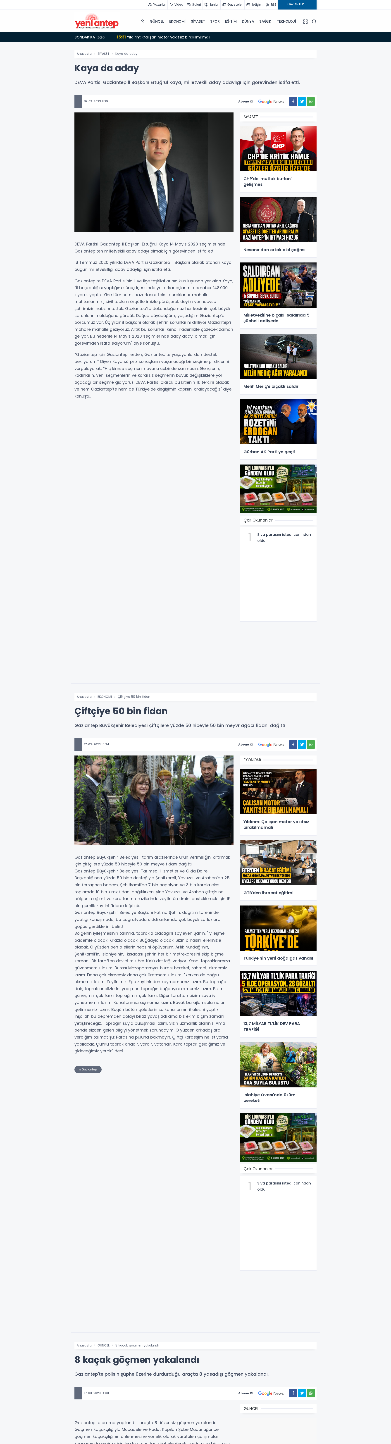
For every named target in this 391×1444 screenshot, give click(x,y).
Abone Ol (245, 101)
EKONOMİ (177, 21)
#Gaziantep (88, 1069)
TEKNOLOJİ (286, 21)
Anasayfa (84, 53)
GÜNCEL (157, 21)
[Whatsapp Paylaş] (311, 101)
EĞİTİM (231, 21)
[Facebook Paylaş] (293, 101)
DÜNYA (248, 21)
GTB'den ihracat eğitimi (144, 37)
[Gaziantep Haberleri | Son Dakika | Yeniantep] (97, 21)
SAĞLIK (265, 21)
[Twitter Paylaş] (302, 101)
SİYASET (198, 21)
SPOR (214, 21)
